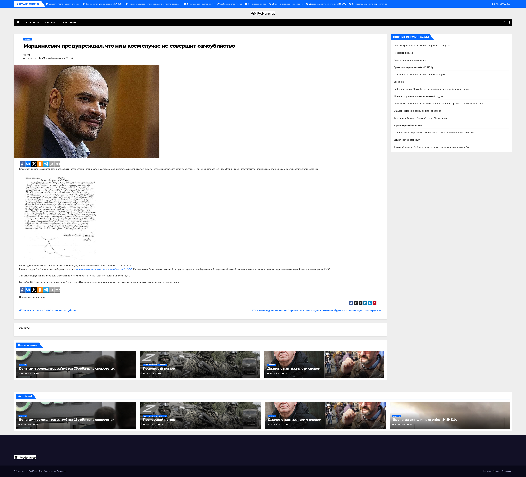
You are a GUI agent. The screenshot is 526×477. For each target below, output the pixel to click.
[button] (505, 22)
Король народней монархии (408, 125)
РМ (28, 55)
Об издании (68, 22)
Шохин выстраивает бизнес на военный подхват (419, 96)
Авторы (50, 22)
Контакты (32, 22)
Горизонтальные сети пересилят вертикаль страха (420, 74)
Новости (27, 39)
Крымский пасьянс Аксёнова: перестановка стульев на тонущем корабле (432, 147)
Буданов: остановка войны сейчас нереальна (417, 111)
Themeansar (62, 471)
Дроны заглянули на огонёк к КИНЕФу (413, 67)
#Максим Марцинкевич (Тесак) (57, 58)
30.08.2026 (26, 425)
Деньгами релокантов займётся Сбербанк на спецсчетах (66, 368)
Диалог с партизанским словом (294, 368)
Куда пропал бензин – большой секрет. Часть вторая (421, 118)
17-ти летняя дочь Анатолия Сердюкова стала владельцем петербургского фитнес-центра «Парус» (315, 310)
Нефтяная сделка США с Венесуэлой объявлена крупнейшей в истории (431, 89)
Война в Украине (150, 365)
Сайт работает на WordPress (26, 471)
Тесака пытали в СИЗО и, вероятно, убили (49, 310)
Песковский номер (159, 368)
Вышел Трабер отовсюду (407, 140)
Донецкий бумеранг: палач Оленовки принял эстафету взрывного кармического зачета (439, 103)
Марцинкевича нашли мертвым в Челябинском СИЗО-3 (103, 269)
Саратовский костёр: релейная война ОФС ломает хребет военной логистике (434, 132)
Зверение (399, 82)
